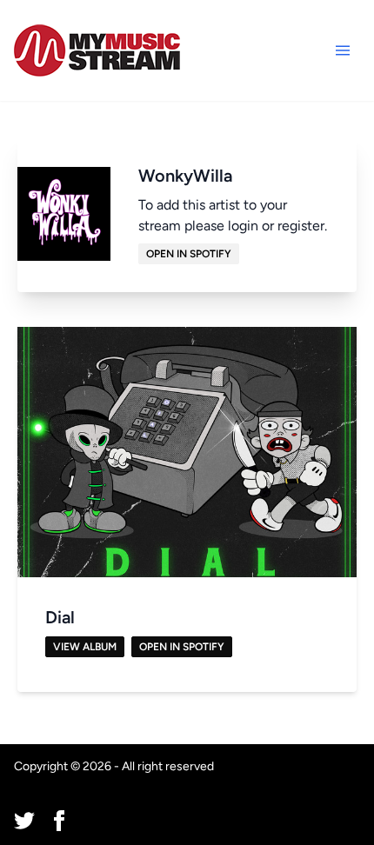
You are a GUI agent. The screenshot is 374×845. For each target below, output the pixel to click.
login (243, 225)
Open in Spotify (188, 254)
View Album (85, 647)
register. (302, 225)
